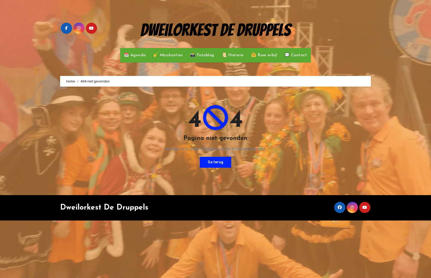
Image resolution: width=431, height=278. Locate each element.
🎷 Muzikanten (168, 55)
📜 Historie (233, 55)
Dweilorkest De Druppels (215, 30)
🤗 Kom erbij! (264, 55)
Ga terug (215, 162)
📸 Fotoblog (202, 55)
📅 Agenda (135, 55)
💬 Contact (296, 55)
